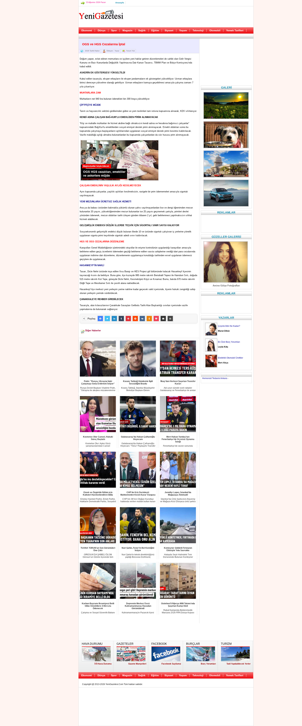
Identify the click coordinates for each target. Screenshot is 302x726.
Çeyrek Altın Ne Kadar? (229, 326)
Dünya (101, 30)
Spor (114, 30)
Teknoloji (198, 30)
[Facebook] (100, 318)
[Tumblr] (121, 318)
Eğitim (155, 30)
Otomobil (214, 30)
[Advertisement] (61, 87)
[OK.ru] (149, 318)
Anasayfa (119, 3)
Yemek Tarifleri (234, 30)
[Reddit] (135, 318)
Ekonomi (86, 30)
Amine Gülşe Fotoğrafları (226, 285)
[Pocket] (156, 318)
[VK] (142, 318)
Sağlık (142, 30)
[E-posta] (163, 318)
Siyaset (169, 30)
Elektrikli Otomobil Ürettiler (230, 358)
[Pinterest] (128, 318)
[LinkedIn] (114, 318)
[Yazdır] (170, 318)
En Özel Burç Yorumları (229, 342)
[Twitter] (107, 318)
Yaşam (183, 30)
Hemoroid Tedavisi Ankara (214, 378)
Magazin (127, 30)
